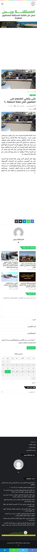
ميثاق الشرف (32, 447)
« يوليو (34, 382)
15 (7, 368)
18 (28, 371)
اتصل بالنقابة (32, 444)
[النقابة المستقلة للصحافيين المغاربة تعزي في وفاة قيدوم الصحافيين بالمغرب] (27, 277)
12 (22, 368)
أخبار (28, 91)
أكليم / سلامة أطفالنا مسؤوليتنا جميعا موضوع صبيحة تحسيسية (11, 285)
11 (28, 368)
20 (17, 371)
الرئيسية (32, 91)
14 (12, 368)
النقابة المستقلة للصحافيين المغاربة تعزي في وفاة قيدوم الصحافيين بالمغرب (28, 285)
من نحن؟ (33, 442)
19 (22, 371)
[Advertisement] (18, 48)
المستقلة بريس (29, 106)
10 (33, 368)
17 (33, 371)
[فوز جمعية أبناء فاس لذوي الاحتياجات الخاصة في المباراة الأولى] (27, 256)
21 (12, 371)
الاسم (34, 319)
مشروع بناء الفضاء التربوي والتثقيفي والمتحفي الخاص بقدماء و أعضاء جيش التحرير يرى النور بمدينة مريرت (10, 264)
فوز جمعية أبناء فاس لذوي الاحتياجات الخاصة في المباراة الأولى (28, 265)
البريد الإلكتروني (31, 326)
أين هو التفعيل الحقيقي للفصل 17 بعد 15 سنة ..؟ (22, 487)
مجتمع (31, 95)
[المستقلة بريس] (33, 4)
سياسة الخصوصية (31, 450)
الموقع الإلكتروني (31, 333)
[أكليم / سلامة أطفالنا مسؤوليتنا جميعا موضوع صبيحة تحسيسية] (9, 277)
